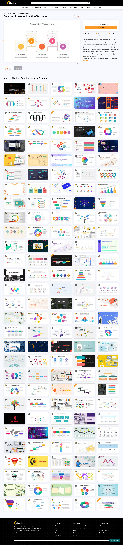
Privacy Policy (102, 528)
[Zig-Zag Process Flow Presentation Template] (108, 461)
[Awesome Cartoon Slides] (84, 260)
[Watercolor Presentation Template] (61, 246)
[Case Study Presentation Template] (84, 146)
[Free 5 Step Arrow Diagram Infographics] (61, 260)
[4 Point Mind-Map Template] (38, 504)
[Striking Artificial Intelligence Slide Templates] (84, 375)
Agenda (64, 7)
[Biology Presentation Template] (108, 289)
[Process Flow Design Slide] (108, 404)
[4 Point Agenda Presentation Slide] (38, 361)
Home (5, 13)
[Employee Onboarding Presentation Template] (14, 131)
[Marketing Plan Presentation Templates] (38, 174)
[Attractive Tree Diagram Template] (14, 404)
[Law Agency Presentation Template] (14, 146)
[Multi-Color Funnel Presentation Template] (14, 504)
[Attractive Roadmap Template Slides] (38, 332)
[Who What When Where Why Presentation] (14, 174)
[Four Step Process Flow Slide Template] (38, 289)
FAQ (100, 525)
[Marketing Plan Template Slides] (61, 189)
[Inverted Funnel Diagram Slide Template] (84, 275)
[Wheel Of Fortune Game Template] (84, 160)
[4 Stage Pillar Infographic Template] (38, 88)
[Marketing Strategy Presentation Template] (38, 189)
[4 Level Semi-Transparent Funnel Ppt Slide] (108, 203)
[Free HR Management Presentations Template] (61, 346)
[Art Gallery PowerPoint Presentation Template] (84, 88)
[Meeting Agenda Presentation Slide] (108, 117)
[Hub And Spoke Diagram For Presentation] (61, 174)
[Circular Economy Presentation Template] (14, 217)
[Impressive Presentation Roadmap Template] (84, 475)
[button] (80, 39)
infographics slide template (91, 39)
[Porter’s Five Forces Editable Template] (61, 103)
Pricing (108, 2)
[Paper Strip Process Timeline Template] (108, 504)
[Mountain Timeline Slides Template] (108, 189)
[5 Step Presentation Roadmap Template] (38, 117)
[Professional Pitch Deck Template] (84, 131)
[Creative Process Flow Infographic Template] (61, 289)
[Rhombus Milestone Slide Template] (108, 260)
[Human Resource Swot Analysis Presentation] (38, 418)
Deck (52, 7)
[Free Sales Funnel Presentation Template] (61, 117)
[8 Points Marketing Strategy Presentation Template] (84, 303)
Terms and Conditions (104, 530)
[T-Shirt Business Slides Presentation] (108, 160)
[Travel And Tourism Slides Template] (84, 332)
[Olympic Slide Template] (38, 475)
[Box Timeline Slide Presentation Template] (61, 275)
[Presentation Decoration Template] (84, 346)
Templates (9, 13)
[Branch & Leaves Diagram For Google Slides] (84, 217)
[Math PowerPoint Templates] (108, 88)
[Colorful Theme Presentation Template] (14, 160)
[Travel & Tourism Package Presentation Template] (14, 361)
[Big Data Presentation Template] (14, 447)
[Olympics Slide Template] (84, 404)
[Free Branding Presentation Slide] (84, 232)
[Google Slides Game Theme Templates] (38, 432)
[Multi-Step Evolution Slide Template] (108, 232)
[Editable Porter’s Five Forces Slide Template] (38, 103)
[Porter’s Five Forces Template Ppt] (108, 217)
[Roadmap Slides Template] (84, 389)
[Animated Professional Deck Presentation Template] (14, 275)
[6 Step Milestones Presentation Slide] (38, 389)
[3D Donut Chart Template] (84, 504)
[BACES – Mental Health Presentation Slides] (108, 432)
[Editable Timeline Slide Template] (84, 189)
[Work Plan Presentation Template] (38, 146)
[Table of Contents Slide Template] (108, 389)
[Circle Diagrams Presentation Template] (61, 232)
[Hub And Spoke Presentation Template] (61, 318)
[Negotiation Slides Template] (108, 303)
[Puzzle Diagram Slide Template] (38, 232)
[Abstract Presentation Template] (14, 260)
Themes (82, 7)
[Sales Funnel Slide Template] (61, 475)
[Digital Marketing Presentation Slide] (84, 103)
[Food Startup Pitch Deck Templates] (14, 318)
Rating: (68, 63)
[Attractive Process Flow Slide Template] (61, 131)
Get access (101, 27)
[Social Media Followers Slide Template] (38, 246)
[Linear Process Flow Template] (14, 232)
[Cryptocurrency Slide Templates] (38, 346)
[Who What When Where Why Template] (38, 260)
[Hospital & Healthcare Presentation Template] (14, 246)
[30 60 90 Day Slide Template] (61, 361)
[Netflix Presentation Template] (14, 418)
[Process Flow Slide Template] (108, 174)
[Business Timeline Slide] (84, 174)
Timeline (57, 7)
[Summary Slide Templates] (108, 418)
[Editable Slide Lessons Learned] (61, 504)
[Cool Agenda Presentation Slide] (38, 203)
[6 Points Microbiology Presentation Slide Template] (108, 490)
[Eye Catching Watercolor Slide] (61, 160)
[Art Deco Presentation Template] (14, 88)
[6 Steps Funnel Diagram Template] (14, 461)
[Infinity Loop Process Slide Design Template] (38, 131)
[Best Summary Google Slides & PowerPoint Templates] (108, 447)
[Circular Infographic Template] (38, 490)
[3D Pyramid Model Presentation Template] (84, 318)
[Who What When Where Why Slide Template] (108, 375)
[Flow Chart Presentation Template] (38, 375)
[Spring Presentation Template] (38, 160)
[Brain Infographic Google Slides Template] (14, 389)
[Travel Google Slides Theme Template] (108, 346)
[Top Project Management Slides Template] (14, 289)
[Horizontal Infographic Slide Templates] (61, 217)
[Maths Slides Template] (84, 203)
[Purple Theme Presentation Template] (84, 418)
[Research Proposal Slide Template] (108, 246)
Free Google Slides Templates (80, 525)
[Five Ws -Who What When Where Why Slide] (84, 289)
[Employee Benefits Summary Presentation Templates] (14, 375)
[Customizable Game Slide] (61, 332)
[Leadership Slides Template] (14, 346)
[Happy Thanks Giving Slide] (61, 389)
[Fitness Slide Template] (61, 303)
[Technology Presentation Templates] (108, 146)
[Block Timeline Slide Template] (14, 332)
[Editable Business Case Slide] (84, 361)
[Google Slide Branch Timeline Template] (61, 203)
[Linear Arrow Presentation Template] (61, 432)
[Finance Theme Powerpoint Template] (108, 318)
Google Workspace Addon (79, 528)
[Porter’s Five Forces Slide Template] (38, 318)
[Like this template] (78, 16)
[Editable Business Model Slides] (61, 146)
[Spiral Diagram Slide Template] (108, 332)
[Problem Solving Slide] (38, 217)
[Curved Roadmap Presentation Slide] (84, 432)
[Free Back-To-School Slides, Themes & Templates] (108, 361)
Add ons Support (103, 532)
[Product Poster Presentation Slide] (38, 461)
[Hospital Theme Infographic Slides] (14, 475)
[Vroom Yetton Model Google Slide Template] (84, 117)
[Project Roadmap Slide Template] (38, 447)
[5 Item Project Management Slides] (108, 275)
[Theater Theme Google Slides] (108, 103)
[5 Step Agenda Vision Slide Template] (14, 117)
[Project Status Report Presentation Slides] (61, 461)
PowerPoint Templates (27, 7)
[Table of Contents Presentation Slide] (38, 275)
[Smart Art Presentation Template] (61, 88)
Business (46, 7)
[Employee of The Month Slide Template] (14, 203)
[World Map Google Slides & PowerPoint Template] (14, 432)
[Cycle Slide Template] (108, 131)
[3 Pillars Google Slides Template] (14, 103)
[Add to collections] (75, 16)
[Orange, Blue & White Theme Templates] (61, 404)
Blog (74, 532)
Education (89, 7)
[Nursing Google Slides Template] (84, 461)
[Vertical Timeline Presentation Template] (108, 475)
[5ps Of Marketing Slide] (84, 490)
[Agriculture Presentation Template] (14, 490)
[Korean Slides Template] (61, 375)
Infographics (38, 7)
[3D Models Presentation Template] (61, 447)
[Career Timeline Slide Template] (38, 404)
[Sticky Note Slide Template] (61, 490)
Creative (70, 7)
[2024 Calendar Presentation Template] (38, 303)
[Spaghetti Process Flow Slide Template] (84, 246)
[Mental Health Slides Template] (61, 418)
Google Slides (97, 7)
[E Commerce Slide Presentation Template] (84, 447)
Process (76, 7)
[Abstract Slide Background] (14, 189)
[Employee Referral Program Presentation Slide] (14, 303)
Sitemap (75, 535)
